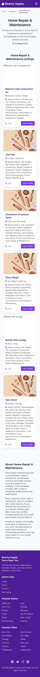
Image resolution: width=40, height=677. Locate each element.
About (4, 585)
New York (6, 607)
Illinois (4, 617)
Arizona (23, 621)
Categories (12, 11)
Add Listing (6, 592)
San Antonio (25, 632)
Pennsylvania (7, 621)
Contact (5, 589)
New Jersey (25, 617)
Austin (23, 646)
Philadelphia (7, 650)
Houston (5, 643)
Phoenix (5, 646)
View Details (28, 123)
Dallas (23, 639)
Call (9, 123)
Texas (4, 614)
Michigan (24, 610)
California (6, 603)
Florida (5, 610)
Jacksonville (25, 650)
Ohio (22, 603)
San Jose (24, 643)
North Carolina (26, 614)
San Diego (24, 636)
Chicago (5, 639)
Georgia (23, 607)
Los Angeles (7, 636)
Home (4, 11)
